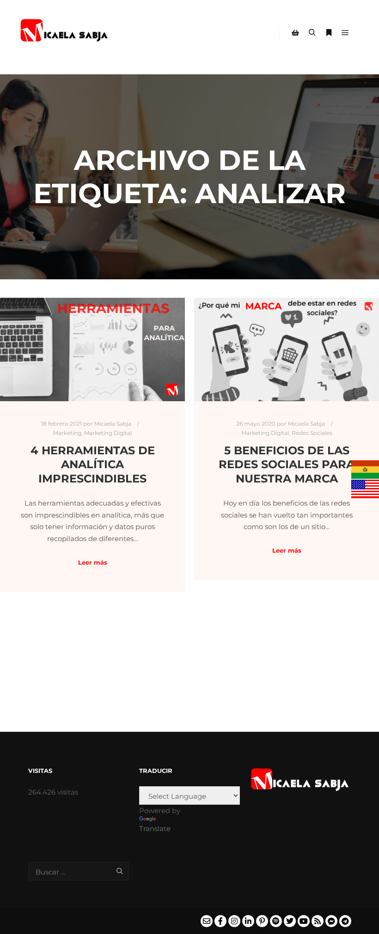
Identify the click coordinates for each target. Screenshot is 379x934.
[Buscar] (312, 33)
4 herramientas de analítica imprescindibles (93, 464)
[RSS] (318, 921)
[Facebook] (220, 921)
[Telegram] (345, 921)
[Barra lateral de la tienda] (295, 33)
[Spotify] (276, 921)
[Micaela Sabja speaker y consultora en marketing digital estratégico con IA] (64, 33)
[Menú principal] (345, 33)
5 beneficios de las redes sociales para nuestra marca (287, 464)
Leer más (92, 562)
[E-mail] (207, 921)
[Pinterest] (262, 921)
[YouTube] (304, 921)
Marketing (67, 433)
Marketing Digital (108, 433)
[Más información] (328, 33)
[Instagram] (234, 921)
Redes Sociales (312, 433)
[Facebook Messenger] (331, 921)
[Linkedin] (248, 921)
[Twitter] (290, 921)
